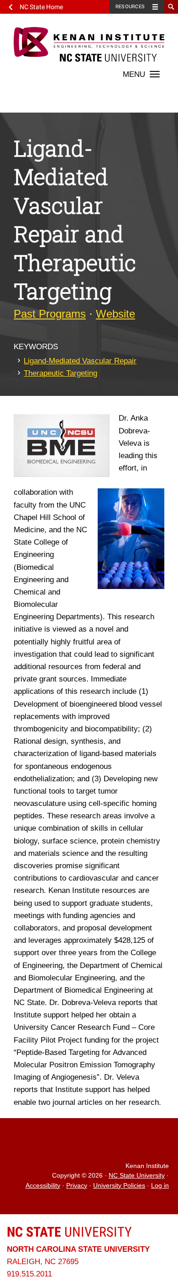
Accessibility (43, 1185)
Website (115, 314)
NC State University (137, 1175)
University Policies (119, 1185)
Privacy (76, 1185)
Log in (160, 1185)
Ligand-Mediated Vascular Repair (80, 361)
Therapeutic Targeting (60, 373)
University (69, 1232)
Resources (130, 7)
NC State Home (41, 7)
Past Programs (50, 314)
